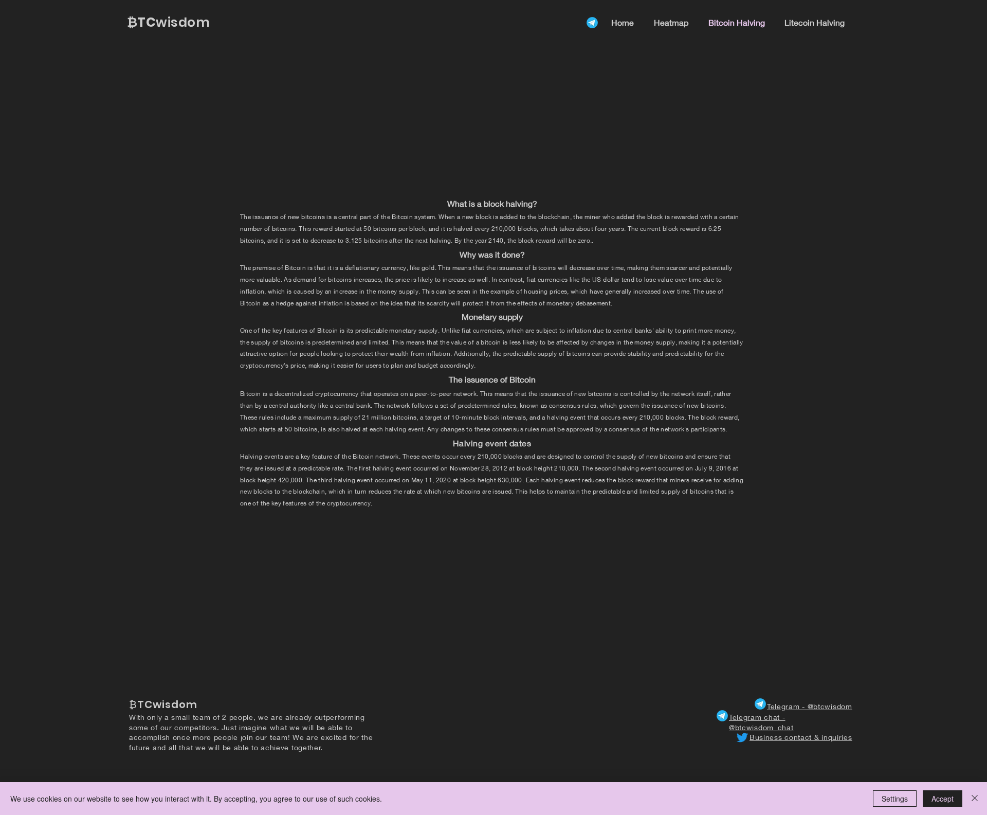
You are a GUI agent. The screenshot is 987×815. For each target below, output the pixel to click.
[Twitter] (742, 737)
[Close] (974, 798)
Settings (895, 798)
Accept (942, 798)
